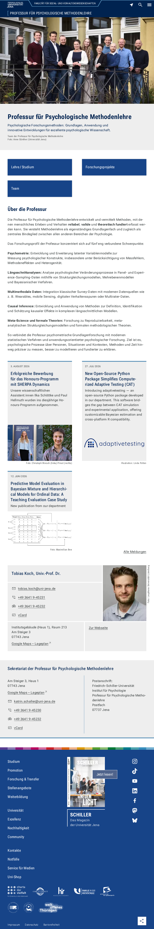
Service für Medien (21, 868)
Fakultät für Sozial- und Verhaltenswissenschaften (65, 3)
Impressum (14, 924)
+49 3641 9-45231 (31, 597)
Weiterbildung (18, 797)
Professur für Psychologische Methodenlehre (50, 13)
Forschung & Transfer (23, 779)
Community (16, 837)
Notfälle (13, 859)
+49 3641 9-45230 (27, 710)
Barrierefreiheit (52, 924)
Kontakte (14, 850)
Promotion (15, 770)
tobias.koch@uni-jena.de (36, 588)
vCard (22, 615)
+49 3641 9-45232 (31, 606)
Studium (14, 761)
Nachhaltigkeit (18, 828)
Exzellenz (14, 819)
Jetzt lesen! (105, 774)
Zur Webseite (98, 628)
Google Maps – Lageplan (32, 644)
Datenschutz (31, 924)
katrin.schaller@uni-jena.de (34, 701)
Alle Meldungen (135, 552)
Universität (15, 810)
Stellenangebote (19, 788)
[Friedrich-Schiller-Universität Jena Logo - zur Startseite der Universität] (15, 5)
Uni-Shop (14, 877)
